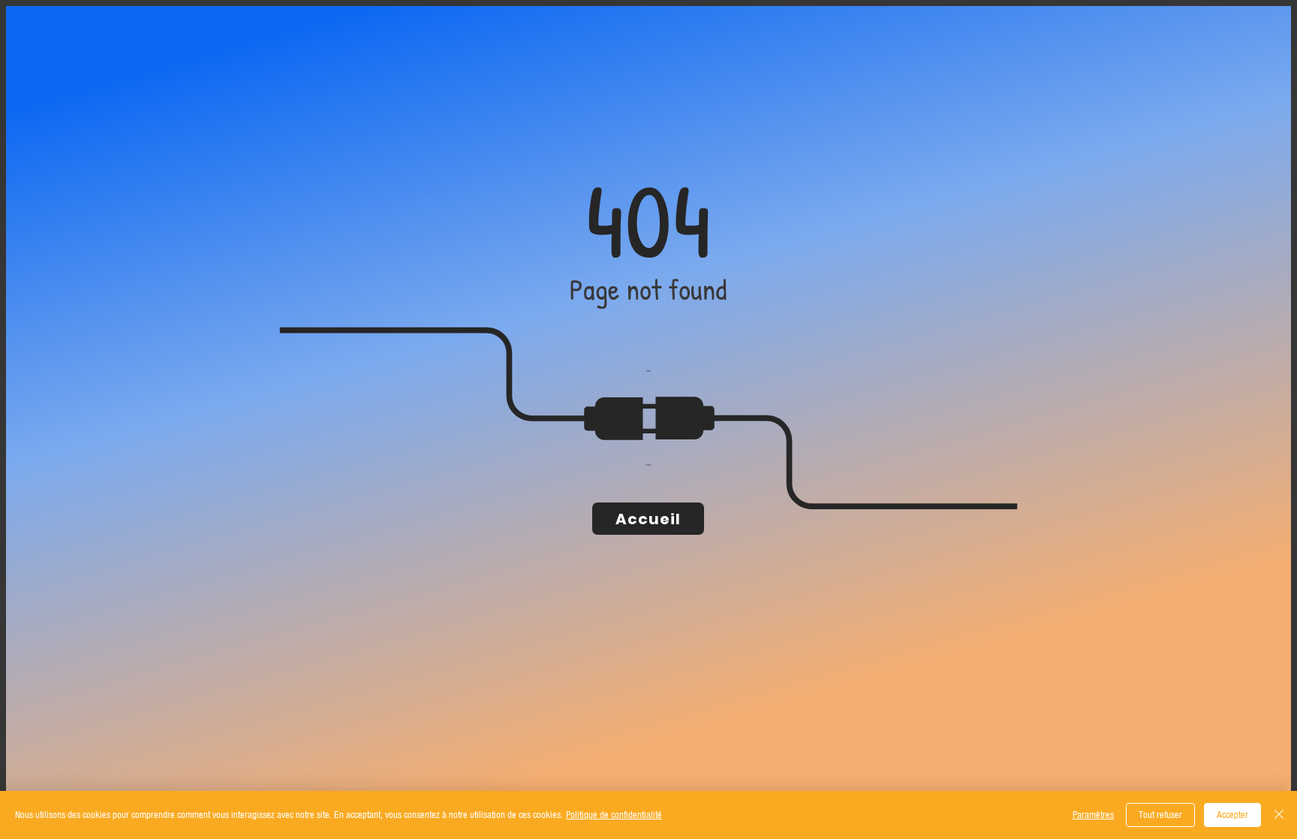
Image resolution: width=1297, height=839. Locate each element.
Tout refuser (1160, 815)
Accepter (1232, 815)
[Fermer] (1279, 815)
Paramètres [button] (1093, 815)
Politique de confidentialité (614, 815)
